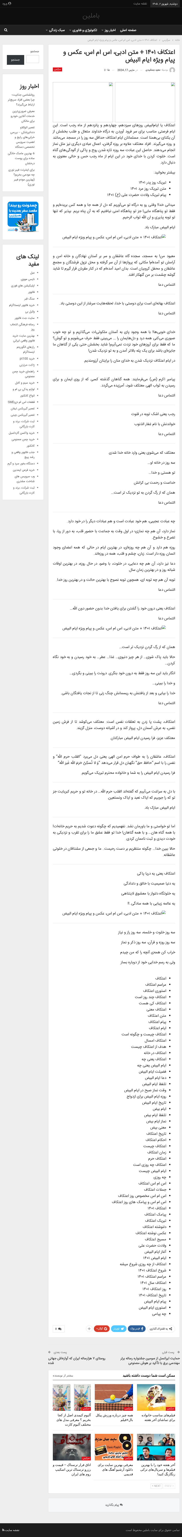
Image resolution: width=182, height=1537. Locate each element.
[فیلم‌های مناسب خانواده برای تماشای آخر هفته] (156, 1397)
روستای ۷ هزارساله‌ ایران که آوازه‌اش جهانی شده (76, 1361)
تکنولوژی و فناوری (85, 30)
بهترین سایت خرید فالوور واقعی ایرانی (23, 338)
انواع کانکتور (27, 395)
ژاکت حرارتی (27, 365)
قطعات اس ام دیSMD (21, 402)
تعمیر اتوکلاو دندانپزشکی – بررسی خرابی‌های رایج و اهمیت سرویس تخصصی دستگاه (22, 137)
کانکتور (31, 445)
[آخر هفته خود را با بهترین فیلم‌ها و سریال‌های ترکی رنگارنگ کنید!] (156, 1447)
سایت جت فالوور (25, 318)
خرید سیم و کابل (25, 382)
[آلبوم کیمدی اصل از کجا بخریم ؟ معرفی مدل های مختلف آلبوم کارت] (72, 1397)
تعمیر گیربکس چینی (23, 415)
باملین (91, 16)
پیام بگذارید (112, 1505)
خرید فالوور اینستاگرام (22, 305)
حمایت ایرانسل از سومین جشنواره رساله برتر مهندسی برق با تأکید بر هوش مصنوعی (150, 1361)
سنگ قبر (29, 298)
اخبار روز (110, 30)
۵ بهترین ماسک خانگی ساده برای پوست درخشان (21, 158)
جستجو (34, 51)
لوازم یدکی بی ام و (24, 389)
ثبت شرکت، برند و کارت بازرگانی (24, 424)
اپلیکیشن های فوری (23, 285)
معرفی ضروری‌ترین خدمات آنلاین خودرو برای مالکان (23, 116)
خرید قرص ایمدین (24, 470)
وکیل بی (30, 311)
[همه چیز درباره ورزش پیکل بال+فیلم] (114, 1397)
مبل (32, 272)
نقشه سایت (140, 3)
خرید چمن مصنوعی (23, 439)
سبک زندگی (57, 30)
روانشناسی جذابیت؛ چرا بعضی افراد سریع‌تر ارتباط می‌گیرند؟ (21, 100)
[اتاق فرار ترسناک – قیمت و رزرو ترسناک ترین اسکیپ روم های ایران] (72, 1447)
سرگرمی (57, 69)
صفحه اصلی (128, 30)
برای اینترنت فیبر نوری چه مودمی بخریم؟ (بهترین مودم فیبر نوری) (21, 177)
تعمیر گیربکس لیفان (23, 408)
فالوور (31, 292)
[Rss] (3, 1530)
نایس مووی (28, 279)
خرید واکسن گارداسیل (22, 433)
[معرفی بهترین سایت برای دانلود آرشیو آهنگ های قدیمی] (114, 1447)
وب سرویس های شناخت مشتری (25, 479)
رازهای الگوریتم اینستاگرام (26, 350)
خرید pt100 (27, 358)
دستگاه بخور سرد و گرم (21, 463)
